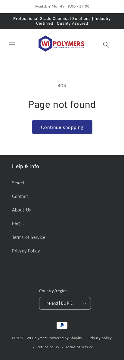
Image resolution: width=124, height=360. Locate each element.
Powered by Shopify (65, 338)
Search (19, 182)
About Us (21, 209)
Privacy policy (100, 338)
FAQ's (18, 223)
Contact (20, 196)
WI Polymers (37, 338)
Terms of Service (28, 237)
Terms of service (79, 347)
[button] (12, 44)
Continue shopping (62, 127)
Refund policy (48, 347)
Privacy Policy (26, 250)
